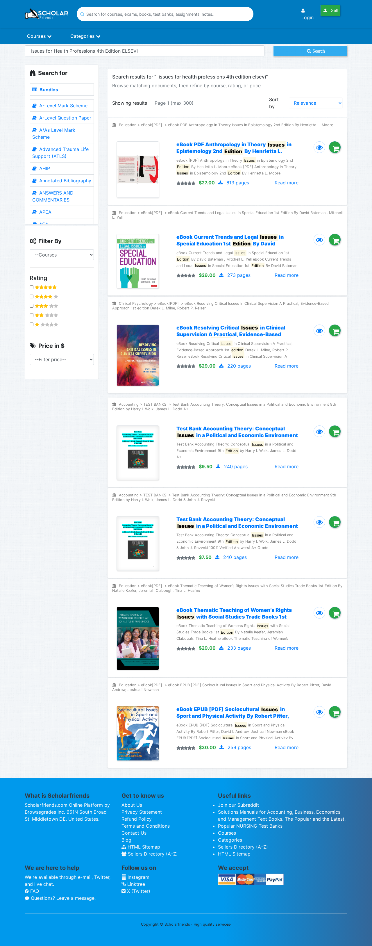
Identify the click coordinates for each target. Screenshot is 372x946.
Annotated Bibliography (64, 181)
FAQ (34, 891)
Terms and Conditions (145, 826)
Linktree (135, 884)
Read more (286, 183)
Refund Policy (136, 819)
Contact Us (133, 833)
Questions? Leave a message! (62, 898)
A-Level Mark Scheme (62, 105)
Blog (126, 840)
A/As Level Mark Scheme (53, 133)
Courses (37, 36)
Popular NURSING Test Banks (250, 826)
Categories (83, 36)
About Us (131, 805)
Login (307, 17)
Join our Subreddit (238, 805)
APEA (44, 212)
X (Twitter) (138, 891)
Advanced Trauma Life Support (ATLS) (60, 152)
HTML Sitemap (143, 847)
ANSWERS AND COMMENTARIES (53, 196)
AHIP (44, 168)
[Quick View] (319, 147)
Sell (334, 10)
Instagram (137, 877)
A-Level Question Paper (64, 118)
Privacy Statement (141, 812)
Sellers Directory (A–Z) (152, 854)
